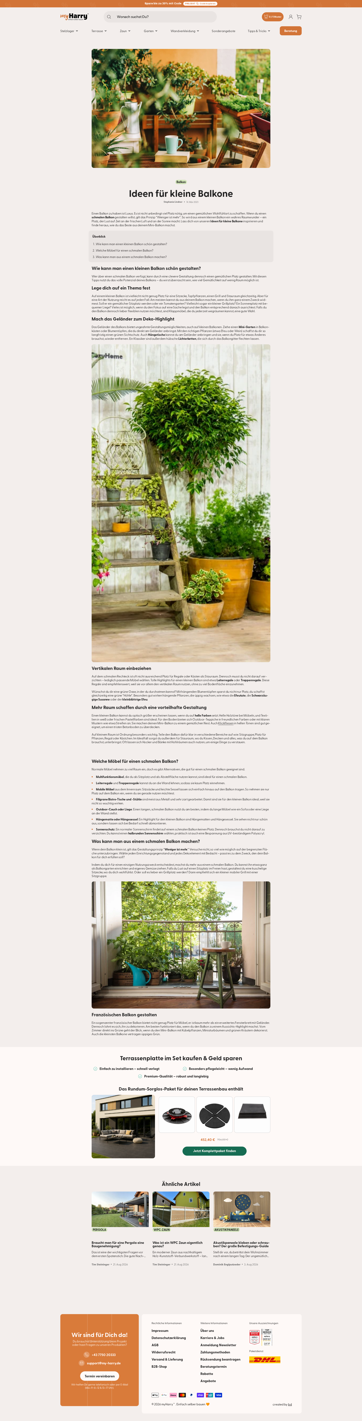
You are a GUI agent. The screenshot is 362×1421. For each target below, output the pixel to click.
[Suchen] (109, 17)
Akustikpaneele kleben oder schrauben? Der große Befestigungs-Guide (241, 1244)
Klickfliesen (225, 723)
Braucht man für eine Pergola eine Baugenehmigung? (118, 1244)
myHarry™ (168, 1404)
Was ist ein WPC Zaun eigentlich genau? (177, 1244)
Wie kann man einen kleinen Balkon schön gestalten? (131, 244)
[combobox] (160, 16)
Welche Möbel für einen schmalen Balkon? (124, 250)
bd (290, 1404)
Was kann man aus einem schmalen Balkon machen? (131, 257)
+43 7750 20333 (104, 1354)
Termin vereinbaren (100, 1376)
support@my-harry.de (104, 1363)
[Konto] (290, 16)
